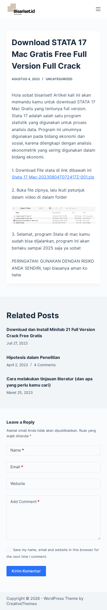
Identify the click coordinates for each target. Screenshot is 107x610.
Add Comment (24, 501)
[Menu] (98, 9)
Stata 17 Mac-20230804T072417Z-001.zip (53, 177)
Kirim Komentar (26, 570)
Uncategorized (59, 79)
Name (17, 450)
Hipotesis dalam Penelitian (33, 357)
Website (17, 483)
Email (16, 466)
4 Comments (45, 365)
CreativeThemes (21, 603)
